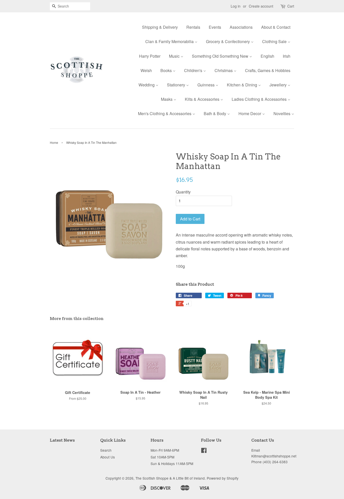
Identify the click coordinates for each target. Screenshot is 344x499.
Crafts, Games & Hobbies (267, 70)
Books (166, 70)
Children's (193, 70)
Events (215, 27)
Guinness (206, 85)
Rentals (193, 27)
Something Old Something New (220, 56)
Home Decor (250, 113)
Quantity (183, 192)
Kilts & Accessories (202, 99)
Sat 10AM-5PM (162, 456)
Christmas (224, 70)
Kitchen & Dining (242, 85)
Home (54, 142)
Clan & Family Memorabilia (170, 41)
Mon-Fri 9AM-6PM (165, 450)
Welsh (146, 70)
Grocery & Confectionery (228, 41)
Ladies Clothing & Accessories (260, 99)
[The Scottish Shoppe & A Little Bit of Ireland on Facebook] (204, 451)
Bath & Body (215, 113)
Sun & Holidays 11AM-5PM (172, 463)
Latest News (62, 440)
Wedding (147, 85)
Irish (286, 56)
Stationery (176, 85)
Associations (241, 27)
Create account (261, 6)
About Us (107, 456)
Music (175, 56)
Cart (290, 6)
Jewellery (278, 85)
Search (106, 450)
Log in (235, 6)
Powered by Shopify (222, 478)
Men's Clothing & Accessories (165, 113)
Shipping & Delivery (160, 27)
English (267, 56)
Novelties (282, 113)
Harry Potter (149, 56)
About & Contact (275, 27)
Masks (167, 99)
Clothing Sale (275, 41)
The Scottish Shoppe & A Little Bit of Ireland (170, 478)
